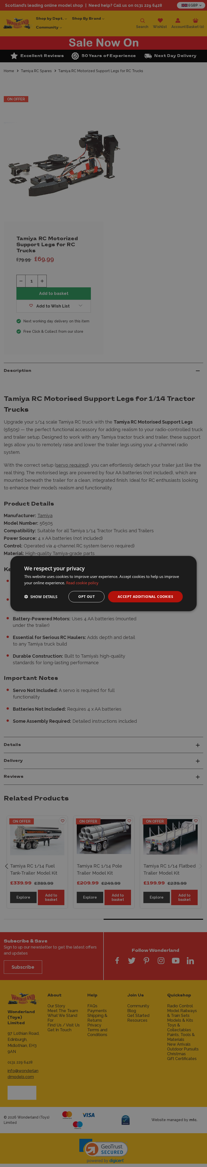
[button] (40, 596)
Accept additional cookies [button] (145, 596)
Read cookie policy (82, 582)
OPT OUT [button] (86, 596)
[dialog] (103, 583)
